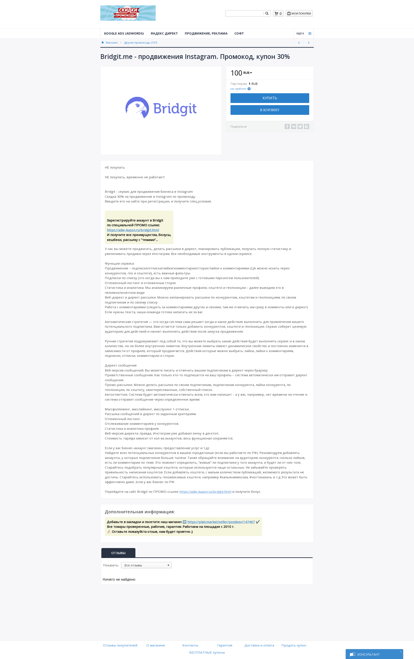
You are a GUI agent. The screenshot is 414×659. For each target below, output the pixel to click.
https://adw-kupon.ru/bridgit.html (133, 230)
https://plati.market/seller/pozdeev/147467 (221, 522)
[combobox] (244, 13)
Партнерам (239, 83)
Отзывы (118, 553)
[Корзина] (276, 13)
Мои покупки (301, 13)
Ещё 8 (300, 33)
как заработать (238, 88)
